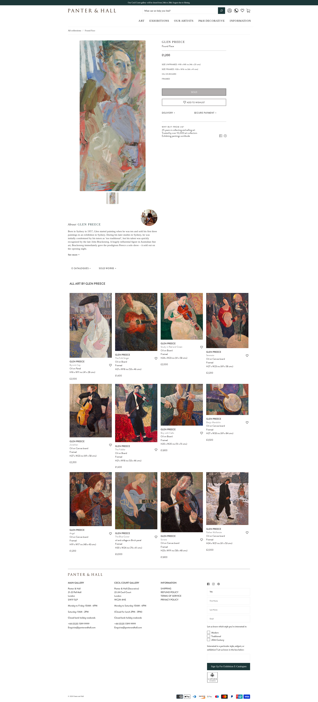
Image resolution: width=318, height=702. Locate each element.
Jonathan (74, 444)
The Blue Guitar (122, 536)
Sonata (164, 539)
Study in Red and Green (171, 347)
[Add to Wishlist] (110, 365)
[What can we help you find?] (183, 11)
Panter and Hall (79, 696)
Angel (72, 533)
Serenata (210, 355)
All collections (74, 30)
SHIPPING (166, 588)
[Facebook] (220, 135)
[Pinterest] (225, 135)
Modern (215, 632)
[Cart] (248, 10)
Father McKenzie (214, 532)
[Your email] (228, 618)
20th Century (217, 640)
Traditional (216, 636)
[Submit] (221, 10)
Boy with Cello (167, 433)
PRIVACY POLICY (169, 599)
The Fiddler (120, 449)
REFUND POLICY (169, 592)
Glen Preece (89, 224)
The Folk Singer (122, 358)
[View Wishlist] (242, 11)
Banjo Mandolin (213, 422)
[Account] (229, 13)
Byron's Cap (75, 365)
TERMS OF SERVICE (171, 596)
